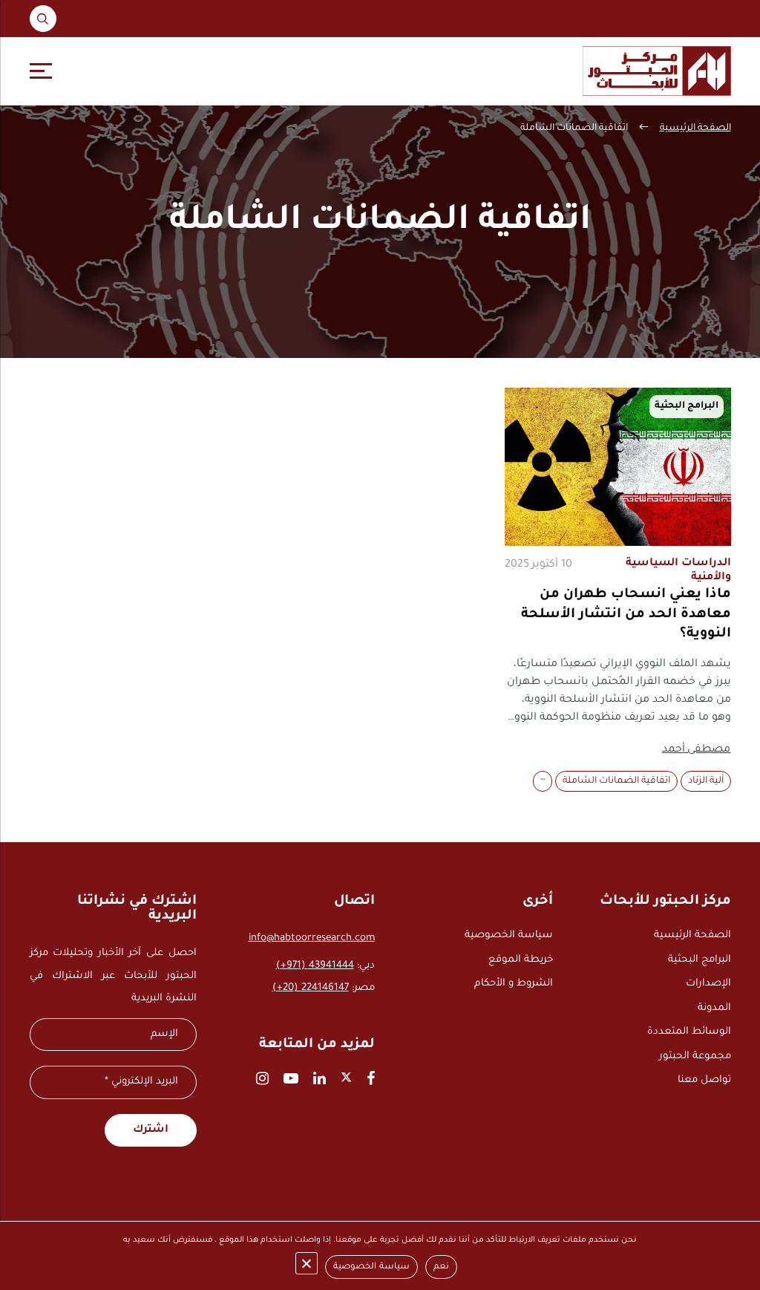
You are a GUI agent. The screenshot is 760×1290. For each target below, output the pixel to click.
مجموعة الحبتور (695, 1056)
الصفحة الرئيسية (695, 128)
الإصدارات (708, 983)
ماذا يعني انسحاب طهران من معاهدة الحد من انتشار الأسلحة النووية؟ (626, 614)
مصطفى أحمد (696, 750)
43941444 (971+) (315, 965)
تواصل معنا (704, 1080)
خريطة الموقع (520, 959)
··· (542, 781)
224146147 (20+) (310, 988)
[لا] (306, 1263)
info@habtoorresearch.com (312, 938)
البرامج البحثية (699, 959)
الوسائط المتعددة (689, 1031)
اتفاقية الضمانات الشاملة (616, 781)
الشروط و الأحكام (513, 983)
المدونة (714, 1008)
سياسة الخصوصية (509, 935)
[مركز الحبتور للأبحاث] (657, 71)
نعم (441, 1267)
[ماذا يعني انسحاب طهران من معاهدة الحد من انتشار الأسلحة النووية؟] (618, 467)
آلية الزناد (706, 781)
